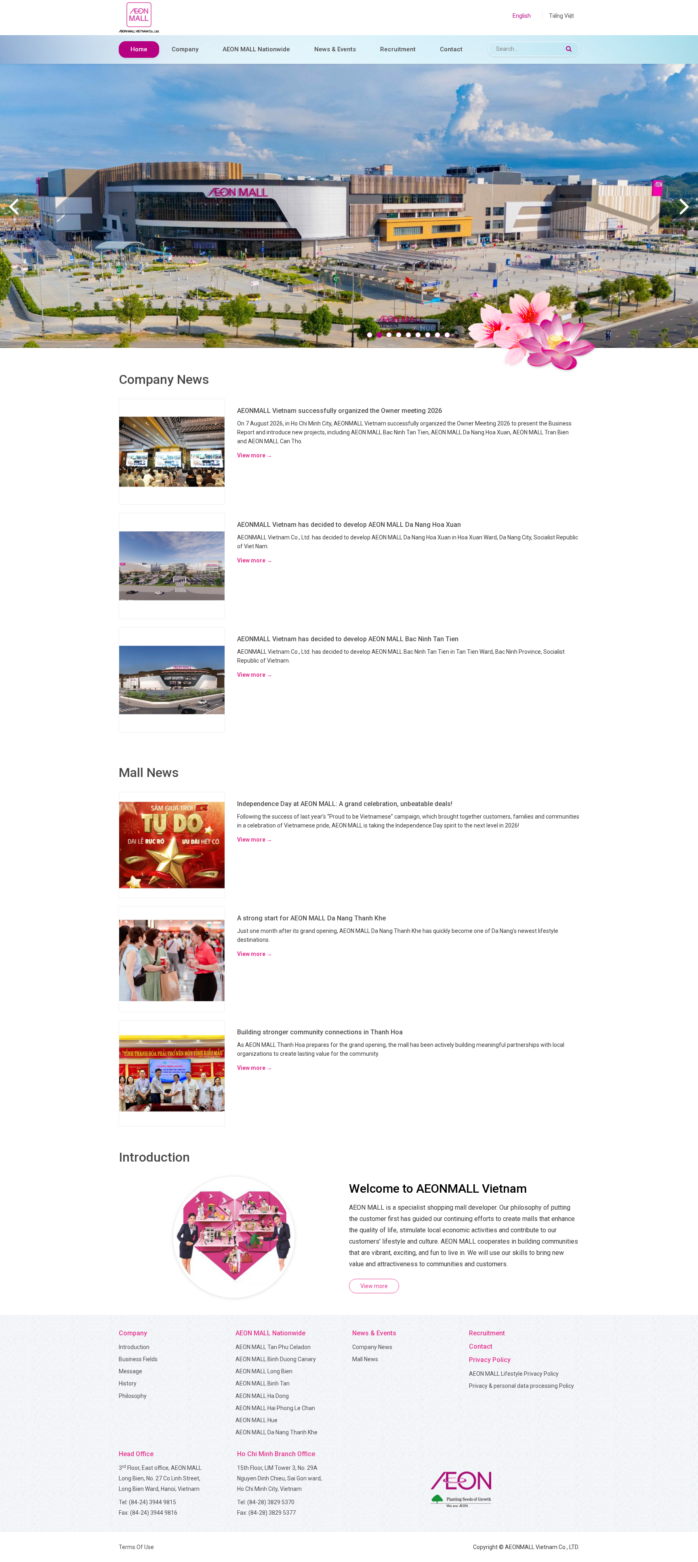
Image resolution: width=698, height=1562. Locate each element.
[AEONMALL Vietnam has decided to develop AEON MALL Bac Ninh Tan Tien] (172, 679)
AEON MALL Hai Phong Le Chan (275, 1408)
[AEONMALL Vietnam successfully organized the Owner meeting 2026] (172, 451)
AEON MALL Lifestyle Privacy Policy (514, 1373)
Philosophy (133, 1396)
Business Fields (138, 1359)
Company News (372, 1347)
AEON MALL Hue (256, 1420)
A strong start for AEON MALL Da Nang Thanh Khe (311, 918)
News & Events (335, 49)
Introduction (134, 1347)
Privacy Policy (490, 1360)
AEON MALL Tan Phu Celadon (273, 1347)
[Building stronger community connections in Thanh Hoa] (172, 1072)
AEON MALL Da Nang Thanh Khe (276, 1432)
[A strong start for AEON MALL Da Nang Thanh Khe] (172, 959)
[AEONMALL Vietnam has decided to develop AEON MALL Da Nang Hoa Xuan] (172, 565)
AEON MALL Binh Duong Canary (275, 1359)
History (128, 1383)
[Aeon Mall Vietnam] (139, 17)
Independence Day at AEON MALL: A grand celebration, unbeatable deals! (344, 804)
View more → (254, 455)
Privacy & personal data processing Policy (521, 1386)
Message (130, 1371)
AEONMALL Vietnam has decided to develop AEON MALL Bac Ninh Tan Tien (347, 639)
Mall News (365, 1359)
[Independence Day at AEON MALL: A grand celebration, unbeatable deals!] (172, 844)
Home (138, 49)
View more (374, 1286)
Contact (451, 49)
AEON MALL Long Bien (263, 1371)
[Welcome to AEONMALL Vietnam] (233, 1236)
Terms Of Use (136, 1547)
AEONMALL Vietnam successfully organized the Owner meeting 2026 (339, 411)
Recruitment (398, 49)
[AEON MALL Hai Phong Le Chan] (349, 205)
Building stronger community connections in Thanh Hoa (320, 1032)
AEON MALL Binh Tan (262, 1383)
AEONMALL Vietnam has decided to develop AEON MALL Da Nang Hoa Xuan (349, 524)
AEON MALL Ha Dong (262, 1396)
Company (185, 49)
